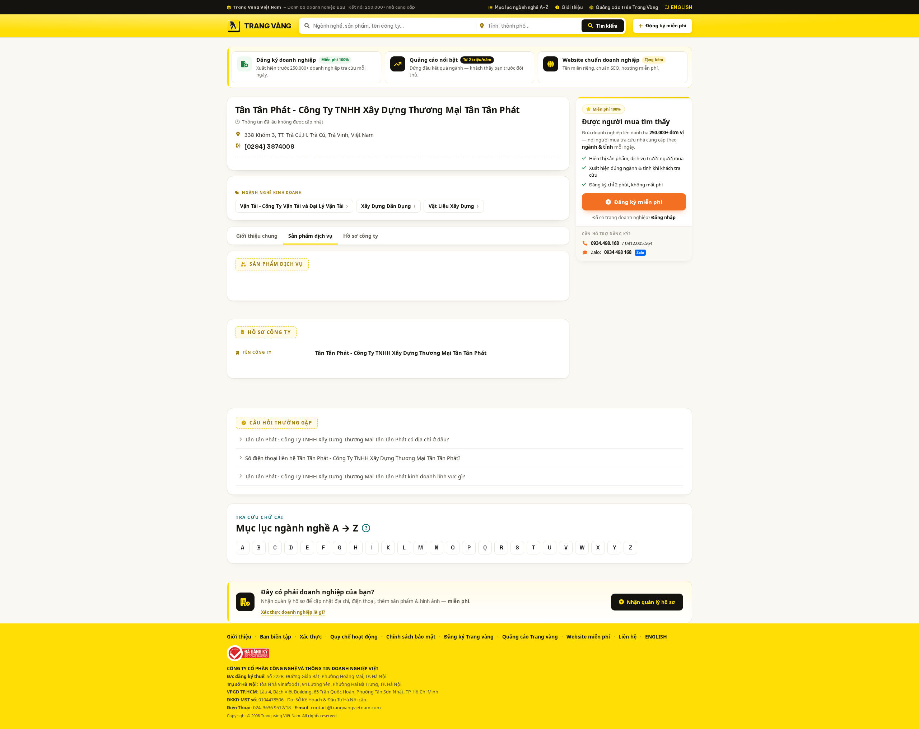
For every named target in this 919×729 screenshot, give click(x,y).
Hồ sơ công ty (360, 235)
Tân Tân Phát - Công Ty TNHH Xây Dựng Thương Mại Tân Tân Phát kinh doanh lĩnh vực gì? (355, 476)
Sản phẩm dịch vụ (310, 235)
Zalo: (617, 252)
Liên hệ (627, 636)
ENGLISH (681, 7)
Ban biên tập (275, 636)
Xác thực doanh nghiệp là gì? (293, 612)
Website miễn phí (588, 636)
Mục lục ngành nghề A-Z (522, 7)
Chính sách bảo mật (410, 636)
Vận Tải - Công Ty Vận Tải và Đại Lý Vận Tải (292, 206)
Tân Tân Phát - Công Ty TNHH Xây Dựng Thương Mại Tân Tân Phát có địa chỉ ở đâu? (347, 439)
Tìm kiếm (606, 26)
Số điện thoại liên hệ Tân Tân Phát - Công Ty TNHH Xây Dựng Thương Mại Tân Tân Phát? (352, 457)
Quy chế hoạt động (354, 636)
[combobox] (393, 26)
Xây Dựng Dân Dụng (386, 206)
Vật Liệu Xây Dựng (451, 206)
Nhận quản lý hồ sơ (651, 602)
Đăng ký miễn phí (665, 25)
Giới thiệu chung (256, 235)
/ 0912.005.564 (621, 243)
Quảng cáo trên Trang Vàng (627, 7)
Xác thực (311, 636)
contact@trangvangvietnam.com (346, 708)
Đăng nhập (663, 217)
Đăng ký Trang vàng (469, 636)
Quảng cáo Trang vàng (530, 636)
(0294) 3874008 (269, 146)
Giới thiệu (572, 7)
